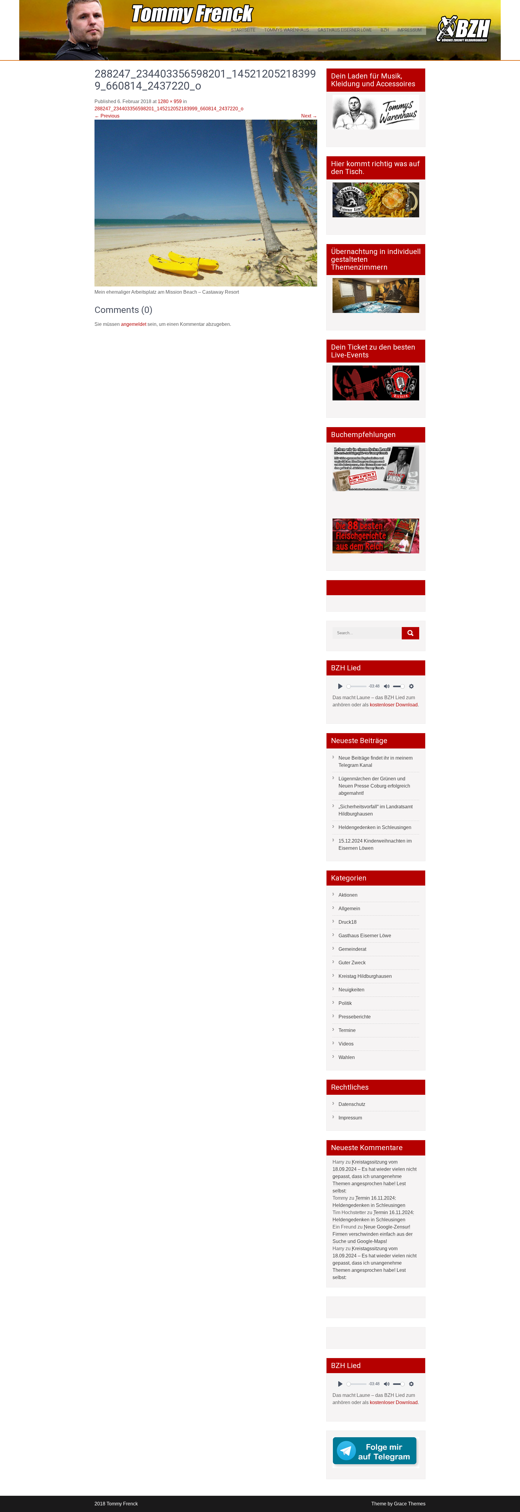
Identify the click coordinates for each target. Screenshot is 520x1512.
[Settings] (411, 686)
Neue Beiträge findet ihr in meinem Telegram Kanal (376, 761)
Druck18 (348, 922)
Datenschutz (352, 1104)
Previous (106, 115)
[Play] (340, 686)
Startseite (243, 30)
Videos (346, 1043)
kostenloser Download (394, 704)
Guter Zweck (352, 962)
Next (309, 115)
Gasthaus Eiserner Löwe (345, 30)
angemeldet (133, 324)
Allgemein (349, 908)
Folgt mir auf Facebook (368, 587)
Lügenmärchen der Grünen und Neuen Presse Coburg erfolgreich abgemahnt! (374, 786)
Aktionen (348, 895)
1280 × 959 (170, 101)
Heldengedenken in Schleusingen (375, 827)
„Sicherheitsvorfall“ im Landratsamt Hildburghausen (376, 810)
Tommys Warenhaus (286, 30)
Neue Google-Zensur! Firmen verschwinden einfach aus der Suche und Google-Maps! (373, 1234)
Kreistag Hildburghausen (365, 976)
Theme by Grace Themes (398, 1503)
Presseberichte (355, 1016)
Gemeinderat (352, 949)
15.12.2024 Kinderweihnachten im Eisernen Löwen (375, 844)
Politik (345, 1003)
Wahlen (347, 1057)
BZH (385, 30)
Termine (347, 1030)
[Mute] (387, 686)
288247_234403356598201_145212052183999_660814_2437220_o (168, 108)
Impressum (410, 30)
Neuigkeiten (351, 989)
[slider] (357, 686)
